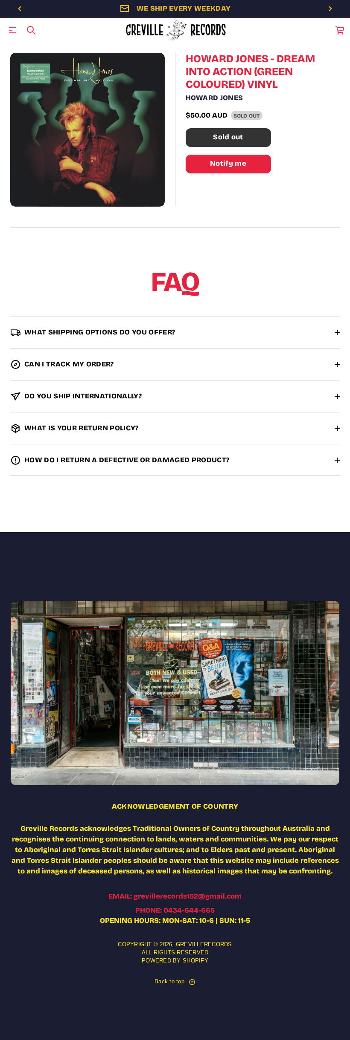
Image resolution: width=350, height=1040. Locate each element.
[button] (31, 30)
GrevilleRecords (204, 945)
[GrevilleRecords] (176, 30)
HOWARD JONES (214, 98)
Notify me (228, 163)
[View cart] (340, 30)
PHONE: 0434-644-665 (175, 910)
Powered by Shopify (175, 961)
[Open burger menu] (12, 30)
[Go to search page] (31, 30)
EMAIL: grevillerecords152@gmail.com (175, 896)
